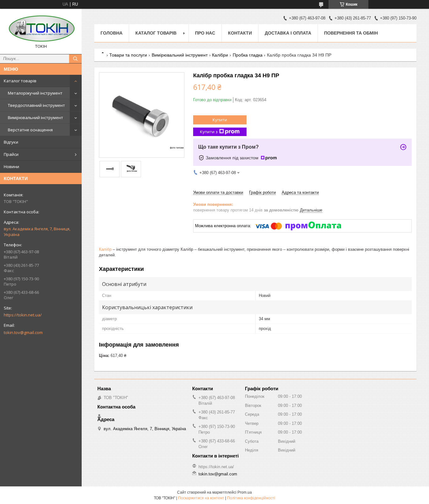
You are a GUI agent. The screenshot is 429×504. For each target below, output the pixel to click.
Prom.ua (244, 492)
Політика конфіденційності (251, 498)
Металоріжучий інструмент (35, 93)
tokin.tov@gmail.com (23, 332)
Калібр (105, 249)
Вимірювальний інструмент (35, 117)
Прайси (11, 154)
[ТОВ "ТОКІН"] (41, 29)
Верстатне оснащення (30, 130)
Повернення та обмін (351, 33)
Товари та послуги (128, 55)
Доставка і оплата (288, 33)
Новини (11, 166)
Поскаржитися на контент (201, 498)
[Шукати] (75, 58)
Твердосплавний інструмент (36, 105)
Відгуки (11, 142)
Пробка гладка (248, 55)
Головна (111, 33)
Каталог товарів (20, 81)
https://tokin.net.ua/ (23, 315)
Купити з (209, 131)
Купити (220, 120)
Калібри (220, 55)
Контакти (240, 33)
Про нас (205, 33)
